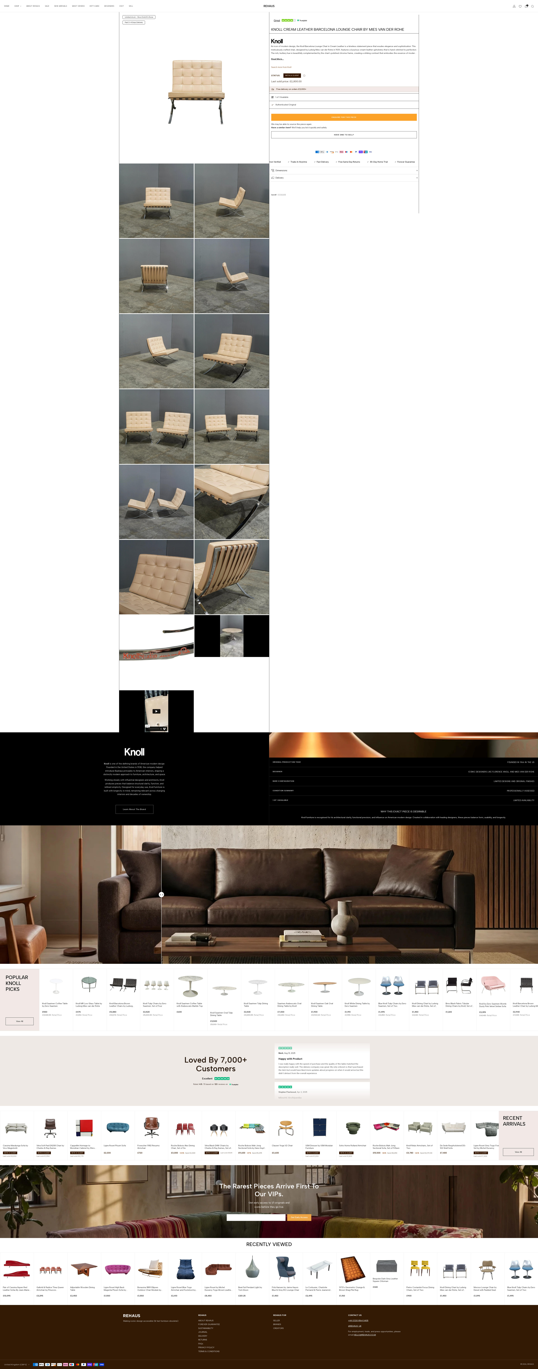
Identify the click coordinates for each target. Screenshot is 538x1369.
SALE (47, 6)
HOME (6, 6)
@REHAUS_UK (354, 1326)
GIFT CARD (94, 6)
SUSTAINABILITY (205, 1328)
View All (19, 1021)
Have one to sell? (344, 135)
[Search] (532, 6)
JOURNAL (202, 1332)
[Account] (514, 6)
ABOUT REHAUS (33, 6)
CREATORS (278, 1328)
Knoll (289, 67)
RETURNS (202, 1339)
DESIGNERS (109, 6)
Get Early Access (299, 1217)
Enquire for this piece (344, 117)
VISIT (121, 6)
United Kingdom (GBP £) (15, 1364)
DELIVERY (202, 1336)
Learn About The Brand (134, 809)
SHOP (16, 6)
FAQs (200, 1343)
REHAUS (269, 6)
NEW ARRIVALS (60, 6)
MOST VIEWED (78, 6)
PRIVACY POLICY (206, 1347)
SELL (131, 6)
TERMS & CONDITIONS (209, 1351)
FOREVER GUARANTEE (209, 1324)
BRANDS (277, 1324)
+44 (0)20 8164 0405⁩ (358, 1320)
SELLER (276, 1320)
